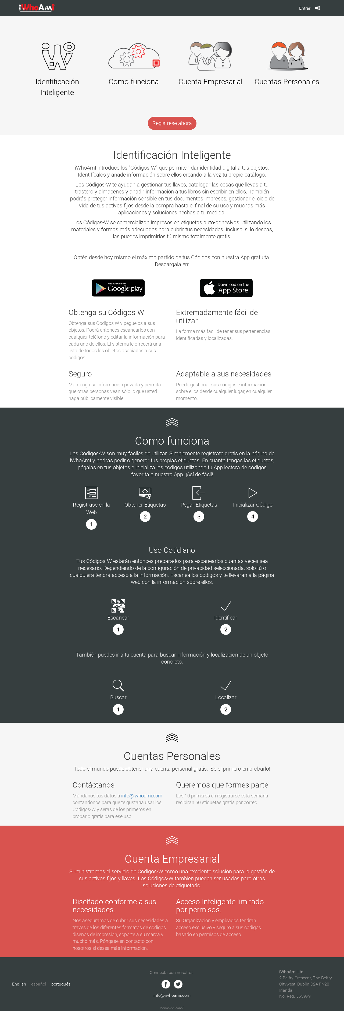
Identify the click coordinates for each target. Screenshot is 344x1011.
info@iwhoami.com (141, 795)
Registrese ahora (172, 123)
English (19, 984)
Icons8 (179, 1008)
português (60, 984)
